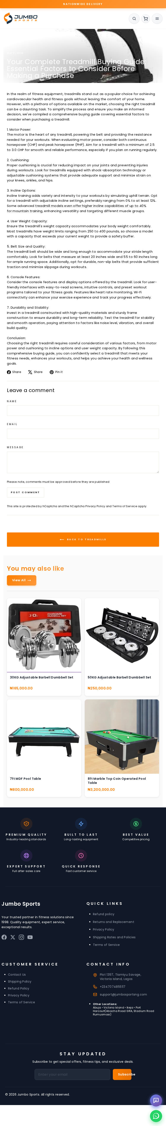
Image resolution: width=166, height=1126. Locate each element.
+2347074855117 (113, 987)
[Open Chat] (156, 1100)
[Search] (134, 18)
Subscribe (124, 1074)
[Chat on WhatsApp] (156, 1116)
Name (12, 401)
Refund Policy (18, 988)
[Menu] (157, 18)
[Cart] (145, 18)
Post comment (25, 492)
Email (12, 424)
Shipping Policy (20, 981)
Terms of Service (124, 506)
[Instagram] (21, 938)
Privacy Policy (95, 506)
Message (15, 447)
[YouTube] (30, 938)
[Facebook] (4, 938)
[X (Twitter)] (12, 938)
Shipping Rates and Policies (114, 937)
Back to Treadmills (86, 539)
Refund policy (104, 914)
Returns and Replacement (113, 922)
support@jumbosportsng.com (123, 994)
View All (19, 580)
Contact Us (17, 974)
